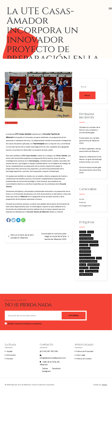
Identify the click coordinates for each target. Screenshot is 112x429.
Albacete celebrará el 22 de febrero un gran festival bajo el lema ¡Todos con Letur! (90, 159)
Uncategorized (85, 206)
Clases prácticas (85, 235)
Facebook (56, 368)
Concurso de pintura (86, 238)
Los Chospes (94, 245)
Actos (81, 199)
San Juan (83, 264)
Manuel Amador (85, 248)
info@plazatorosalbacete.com (53, 358)
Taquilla (9, 351)
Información (11, 355)
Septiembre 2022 (93, 264)
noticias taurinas (85, 255)
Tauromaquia (94, 268)
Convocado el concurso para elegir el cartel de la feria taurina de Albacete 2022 (53, 236)
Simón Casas (84, 268)
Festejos (9, 358)
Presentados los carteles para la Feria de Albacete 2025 (89, 140)
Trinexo (104, 385)
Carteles (90, 232)
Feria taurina (84, 245)
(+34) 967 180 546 (50, 351)
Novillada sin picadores (87, 258)
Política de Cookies (83, 358)
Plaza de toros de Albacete (88, 261)
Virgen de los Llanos (86, 274)
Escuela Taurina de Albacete (89, 242)
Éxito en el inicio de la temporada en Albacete (22, 236)
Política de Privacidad (84, 351)
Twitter (45, 368)
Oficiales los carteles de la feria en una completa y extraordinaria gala (89, 130)
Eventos (82, 202)
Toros (81, 271)
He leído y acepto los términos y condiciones (25, 323)
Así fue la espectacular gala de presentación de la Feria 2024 (90, 170)
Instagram (46, 371)
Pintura (99, 258)
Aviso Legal (80, 355)
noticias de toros (85, 251)
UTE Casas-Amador (92, 271)
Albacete (83, 232)
